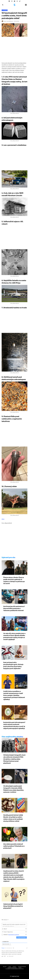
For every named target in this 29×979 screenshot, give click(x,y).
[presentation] (14, 567)
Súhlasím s (11, 934)
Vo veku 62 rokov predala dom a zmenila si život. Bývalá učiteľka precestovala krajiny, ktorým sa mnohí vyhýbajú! (14, 636)
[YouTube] (14, 1)
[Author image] (2, 21)
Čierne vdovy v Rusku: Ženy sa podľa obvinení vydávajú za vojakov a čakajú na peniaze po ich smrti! (14, 580)
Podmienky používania (12, 967)
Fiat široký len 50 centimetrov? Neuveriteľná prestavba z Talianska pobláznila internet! (14, 608)
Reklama (4, 966)
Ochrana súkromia (22, 966)
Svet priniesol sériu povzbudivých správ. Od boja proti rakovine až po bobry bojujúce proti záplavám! (13, 665)
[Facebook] (9, 1)
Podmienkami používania (13, 934)
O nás (9, 966)
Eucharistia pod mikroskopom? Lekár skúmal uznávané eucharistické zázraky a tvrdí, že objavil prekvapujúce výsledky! (14, 725)
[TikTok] (20, 1)
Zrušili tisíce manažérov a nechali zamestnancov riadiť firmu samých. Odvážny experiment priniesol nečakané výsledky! (14, 695)
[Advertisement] (14, 540)
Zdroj (3, 519)
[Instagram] (12, 1)
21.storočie (4, 10)
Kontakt (14, 966)
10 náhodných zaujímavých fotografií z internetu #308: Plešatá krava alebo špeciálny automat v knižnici (13, 789)
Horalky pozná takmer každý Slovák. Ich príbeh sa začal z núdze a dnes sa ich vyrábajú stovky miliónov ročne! (13, 818)
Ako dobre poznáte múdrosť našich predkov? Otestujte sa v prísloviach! (14, 846)
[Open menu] (25, 4)
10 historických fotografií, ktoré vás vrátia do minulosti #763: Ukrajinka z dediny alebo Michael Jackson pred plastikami (14, 759)
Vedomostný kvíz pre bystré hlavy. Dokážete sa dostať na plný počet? (13, 906)
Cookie (20, 967)
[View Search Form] (3, 5)
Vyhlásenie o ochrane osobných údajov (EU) (14, 968)
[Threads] (17, 1)
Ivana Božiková (10, 21)
